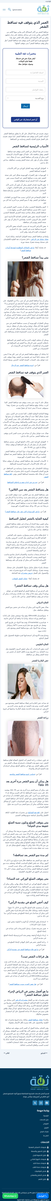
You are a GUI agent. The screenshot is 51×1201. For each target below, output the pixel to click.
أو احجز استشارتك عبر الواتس (25, 119)
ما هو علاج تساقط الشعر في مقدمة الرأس (22, 949)
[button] (9, 9)
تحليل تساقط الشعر (35, 1020)
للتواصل (41, 1196)
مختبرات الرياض (21, 1000)
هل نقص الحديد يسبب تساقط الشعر (22, 984)
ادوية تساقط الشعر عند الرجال (22, 365)
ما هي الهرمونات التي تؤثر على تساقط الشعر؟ (22, 512)
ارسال (25, 106)
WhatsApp (9, 1196)
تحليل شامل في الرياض (39, 239)
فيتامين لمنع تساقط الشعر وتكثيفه (22, 774)
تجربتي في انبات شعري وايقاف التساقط (22, 482)
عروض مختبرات (27, 573)
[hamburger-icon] (4, 9)
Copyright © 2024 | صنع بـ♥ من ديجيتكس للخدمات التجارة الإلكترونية (25, 1192)
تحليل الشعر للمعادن (19, 579)
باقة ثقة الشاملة (34, 812)
